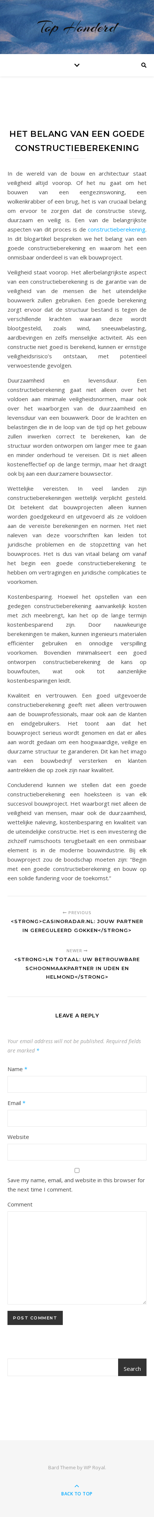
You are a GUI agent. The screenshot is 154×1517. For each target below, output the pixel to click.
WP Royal (94, 1467)
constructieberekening (116, 229)
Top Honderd (77, 27)
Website (18, 1136)
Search (132, 1368)
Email (16, 1103)
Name (17, 1069)
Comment (20, 1204)
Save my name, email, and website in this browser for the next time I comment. (76, 1184)
